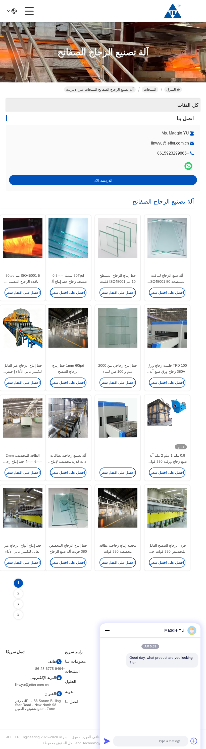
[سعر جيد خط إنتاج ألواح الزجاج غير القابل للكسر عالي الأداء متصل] (22, 514)
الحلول (70, 681)
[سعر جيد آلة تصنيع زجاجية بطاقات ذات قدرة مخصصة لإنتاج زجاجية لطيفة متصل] (68, 424)
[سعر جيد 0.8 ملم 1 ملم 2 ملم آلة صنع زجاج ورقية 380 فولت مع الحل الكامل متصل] (167, 424)
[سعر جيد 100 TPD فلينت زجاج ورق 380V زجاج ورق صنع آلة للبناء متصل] (167, 334)
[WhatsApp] (188, 166)
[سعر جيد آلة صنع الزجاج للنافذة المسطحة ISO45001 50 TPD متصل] (167, 244)
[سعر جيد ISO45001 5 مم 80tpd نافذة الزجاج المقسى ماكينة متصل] (22, 244)
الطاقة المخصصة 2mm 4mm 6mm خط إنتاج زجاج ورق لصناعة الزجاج (22, 461)
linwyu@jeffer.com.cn (170, 143)
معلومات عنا (75, 661)
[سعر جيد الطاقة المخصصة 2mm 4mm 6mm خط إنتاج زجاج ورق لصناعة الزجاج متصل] (22, 424)
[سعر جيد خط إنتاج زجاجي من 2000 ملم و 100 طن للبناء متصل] (117, 334)
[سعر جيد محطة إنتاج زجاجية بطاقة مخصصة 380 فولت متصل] (117, 514)
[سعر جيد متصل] (117, 424)
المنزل (171, 89)
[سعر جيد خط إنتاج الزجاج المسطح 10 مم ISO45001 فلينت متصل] (117, 244)
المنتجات (150, 89)
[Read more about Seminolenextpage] (18, 604)
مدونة (70, 691)
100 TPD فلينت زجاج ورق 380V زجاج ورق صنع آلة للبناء (167, 371)
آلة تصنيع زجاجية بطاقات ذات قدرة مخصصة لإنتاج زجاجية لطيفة (68, 461)
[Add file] (193, 740)
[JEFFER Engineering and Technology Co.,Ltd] (172, 11)
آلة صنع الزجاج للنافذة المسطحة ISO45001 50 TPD (167, 281)
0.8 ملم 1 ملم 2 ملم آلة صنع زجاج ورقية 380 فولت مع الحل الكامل (167, 461)
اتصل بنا (71, 701)
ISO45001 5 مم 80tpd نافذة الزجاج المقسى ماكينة (23, 281)
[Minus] (107, 630)
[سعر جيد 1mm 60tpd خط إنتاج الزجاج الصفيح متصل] (68, 334)
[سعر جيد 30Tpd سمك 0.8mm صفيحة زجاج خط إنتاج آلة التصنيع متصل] (68, 244)
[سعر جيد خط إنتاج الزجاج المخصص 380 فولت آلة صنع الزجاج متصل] (68, 514)
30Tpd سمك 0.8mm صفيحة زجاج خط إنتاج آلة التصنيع (68, 281)
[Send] (107, 740)
